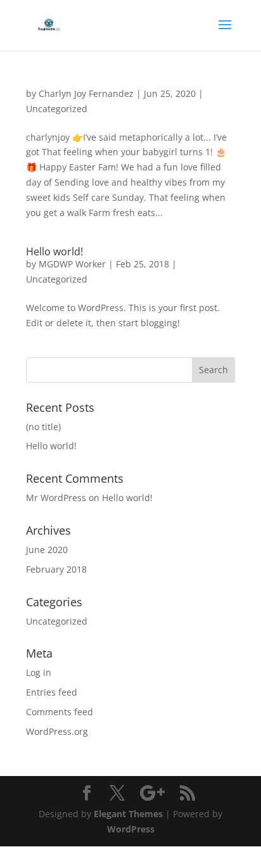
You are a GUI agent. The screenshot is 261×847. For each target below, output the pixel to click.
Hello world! (54, 251)
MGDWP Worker (72, 264)
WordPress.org (57, 731)
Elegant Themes (128, 814)
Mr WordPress (56, 498)
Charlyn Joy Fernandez (86, 93)
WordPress (131, 829)
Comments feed (59, 712)
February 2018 (56, 569)
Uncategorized (56, 109)
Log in (38, 672)
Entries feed (51, 692)
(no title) (43, 427)
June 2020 (47, 550)
